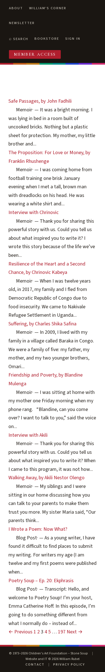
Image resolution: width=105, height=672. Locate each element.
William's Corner (47, 8)
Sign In (72, 38)
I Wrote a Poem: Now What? (37, 529)
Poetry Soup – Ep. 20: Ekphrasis (41, 580)
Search (20, 38)
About (16, 8)
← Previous (20, 631)
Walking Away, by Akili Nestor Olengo (46, 477)
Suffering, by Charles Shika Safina (42, 323)
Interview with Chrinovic (33, 212)
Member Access (35, 54)
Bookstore (46, 38)
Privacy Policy (69, 664)
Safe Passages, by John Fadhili (40, 101)
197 (62, 631)
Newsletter (22, 22)
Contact (35, 664)
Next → (75, 631)
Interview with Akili (28, 435)
